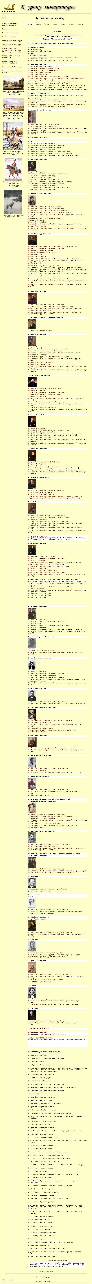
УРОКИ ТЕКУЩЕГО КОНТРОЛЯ (38, 536)
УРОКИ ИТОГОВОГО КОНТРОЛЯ (38, 1028)
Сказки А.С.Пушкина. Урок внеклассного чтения (47, 281)
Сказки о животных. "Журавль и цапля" (44, 85)
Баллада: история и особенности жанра (44, 218)
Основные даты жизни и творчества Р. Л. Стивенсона (50, 932)
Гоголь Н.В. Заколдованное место (42, 407)
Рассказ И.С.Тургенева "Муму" (40, 468)
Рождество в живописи (37, 55)
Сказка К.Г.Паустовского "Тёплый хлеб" (44, 724)
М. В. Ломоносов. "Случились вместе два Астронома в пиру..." (55, 128)
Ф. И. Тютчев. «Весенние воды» (41, 1074)
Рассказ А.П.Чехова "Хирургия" (41, 562)
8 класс (55, 24)
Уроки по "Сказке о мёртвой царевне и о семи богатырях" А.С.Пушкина (57, 273)
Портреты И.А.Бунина (36, 620)
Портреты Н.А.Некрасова (38, 428)
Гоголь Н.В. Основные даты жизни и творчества (47, 392)
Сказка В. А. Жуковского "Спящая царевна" (46, 214)
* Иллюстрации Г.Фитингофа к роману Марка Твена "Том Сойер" (54, 1004)
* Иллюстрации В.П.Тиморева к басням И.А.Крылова (49, 188)
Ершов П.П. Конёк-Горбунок (41, 330)
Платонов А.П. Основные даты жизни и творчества (48, 769)
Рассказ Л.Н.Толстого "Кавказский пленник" (46, 527)
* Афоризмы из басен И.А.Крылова (42, 190)
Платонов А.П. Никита (37, 770)
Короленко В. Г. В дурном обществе (42, 650)
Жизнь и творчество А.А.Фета (40, 492)
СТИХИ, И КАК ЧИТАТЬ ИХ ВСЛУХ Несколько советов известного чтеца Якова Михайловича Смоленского (56, 1039)
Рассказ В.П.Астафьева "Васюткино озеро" (45, 792)
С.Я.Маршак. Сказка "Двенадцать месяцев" (45, 750)
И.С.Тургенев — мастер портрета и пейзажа (46, 470)
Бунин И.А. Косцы (35, 623)
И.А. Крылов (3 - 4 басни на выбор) (43, 1121)
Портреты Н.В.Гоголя (36, 390)
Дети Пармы (43, 1199)
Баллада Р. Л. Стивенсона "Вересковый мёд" (46, 934)
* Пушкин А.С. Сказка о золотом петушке (45, 277)
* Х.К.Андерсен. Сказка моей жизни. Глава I (46, 980)
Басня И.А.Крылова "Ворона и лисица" (43, 180)
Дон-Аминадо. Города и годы (39, 891)
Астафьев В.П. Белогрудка (38, 795)
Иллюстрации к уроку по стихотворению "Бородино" (49, 357)
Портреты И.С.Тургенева (38, 464)
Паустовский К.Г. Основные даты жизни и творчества (50, 721)
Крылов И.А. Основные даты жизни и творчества (47, 174)
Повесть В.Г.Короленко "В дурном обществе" (46, 652)
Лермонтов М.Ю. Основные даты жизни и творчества (49, 349)
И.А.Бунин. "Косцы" (36, 625)
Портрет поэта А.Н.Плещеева (39, 594)
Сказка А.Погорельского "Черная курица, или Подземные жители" (55, 312)
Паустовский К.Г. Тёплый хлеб (40, 722)
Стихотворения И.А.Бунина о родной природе (46, 869)
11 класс (80, 24)
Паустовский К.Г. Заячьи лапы (40, 728)
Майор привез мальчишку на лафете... (43, 846)
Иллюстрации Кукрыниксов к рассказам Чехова (13, 216)
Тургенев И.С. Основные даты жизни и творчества (48, 466)
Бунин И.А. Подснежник (37, 627)
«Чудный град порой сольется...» (67, 1131)
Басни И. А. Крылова (36, 182)
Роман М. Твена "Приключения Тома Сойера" (46, 1001)
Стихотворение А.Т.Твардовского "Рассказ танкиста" (50, 820)
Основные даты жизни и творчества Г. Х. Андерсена (49, 974)
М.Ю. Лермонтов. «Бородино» (39, 1081)
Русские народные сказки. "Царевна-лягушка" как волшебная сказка (56, 78)
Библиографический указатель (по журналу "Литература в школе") (11, 50)
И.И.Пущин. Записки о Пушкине (40, 250)
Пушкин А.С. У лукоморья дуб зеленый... (45, 266)
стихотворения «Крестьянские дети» (66, 1070)
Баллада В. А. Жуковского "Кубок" (42, 224)
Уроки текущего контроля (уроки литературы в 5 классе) (51, 279)
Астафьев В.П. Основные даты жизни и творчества (48, 790)
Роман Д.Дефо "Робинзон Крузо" (41, 955)
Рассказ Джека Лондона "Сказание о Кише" (46, 1023)
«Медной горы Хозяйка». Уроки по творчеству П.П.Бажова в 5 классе (56, 703)
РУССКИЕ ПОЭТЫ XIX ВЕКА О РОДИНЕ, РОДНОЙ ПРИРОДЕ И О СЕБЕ (53, 580)
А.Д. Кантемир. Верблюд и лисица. (42, 1110)
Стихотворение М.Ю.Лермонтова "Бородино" (45, 359)
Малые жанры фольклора (37, 61)
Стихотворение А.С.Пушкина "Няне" (42, 268)
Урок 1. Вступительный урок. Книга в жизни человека (50, 43)
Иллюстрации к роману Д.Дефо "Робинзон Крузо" (47, 957)
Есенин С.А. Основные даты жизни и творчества (47, 673)
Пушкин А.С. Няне (35, 264)
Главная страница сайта (46, 1271)
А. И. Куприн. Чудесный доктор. (41, 1202)
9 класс (63, 24)
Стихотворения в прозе (51, 1158)
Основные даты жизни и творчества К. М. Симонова (49, 844)
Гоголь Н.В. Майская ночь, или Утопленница (46, 402)
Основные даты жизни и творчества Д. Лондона (47, 1021)
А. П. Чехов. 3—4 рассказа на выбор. (43, 1192)
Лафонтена (43, 1249)
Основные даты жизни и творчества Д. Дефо (46, 953)
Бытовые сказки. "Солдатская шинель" (43, 87)
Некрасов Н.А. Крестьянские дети (42, 437)
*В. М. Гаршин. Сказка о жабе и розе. (44, 1161)
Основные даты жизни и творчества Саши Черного (48, 909)
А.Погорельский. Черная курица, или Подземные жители (51, 307)
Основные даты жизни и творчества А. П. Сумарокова (50, 153)
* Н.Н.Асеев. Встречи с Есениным (42, 675)
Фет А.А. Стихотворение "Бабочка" (42, 494)
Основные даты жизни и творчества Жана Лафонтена (49, 151)
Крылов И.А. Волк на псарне (39, 178)
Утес (74, 1141)
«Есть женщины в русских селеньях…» (55, 1068)
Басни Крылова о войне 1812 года (42, 176)
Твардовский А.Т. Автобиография (41, 818)
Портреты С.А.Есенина (37, 671)
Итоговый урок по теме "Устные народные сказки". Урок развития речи (57, 89)
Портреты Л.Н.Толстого (37, 519)
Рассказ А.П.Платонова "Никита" (41, 772)
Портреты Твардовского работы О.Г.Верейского (47, 814)
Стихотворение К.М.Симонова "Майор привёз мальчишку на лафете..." (56, 848)
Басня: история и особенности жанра (43, 143)
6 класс (38, 24)
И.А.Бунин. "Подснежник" (38, 629)
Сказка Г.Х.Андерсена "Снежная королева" (46, 976)
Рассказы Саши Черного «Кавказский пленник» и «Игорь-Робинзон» (55, 911)
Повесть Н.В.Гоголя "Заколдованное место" (46, 398)
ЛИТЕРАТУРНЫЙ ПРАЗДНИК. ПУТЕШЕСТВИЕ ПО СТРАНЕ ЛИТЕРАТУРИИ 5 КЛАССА (46, 1033)
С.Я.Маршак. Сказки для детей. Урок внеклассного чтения (52, 748)
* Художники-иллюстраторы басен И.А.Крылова (46, 184)
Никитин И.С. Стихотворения (39, 596)
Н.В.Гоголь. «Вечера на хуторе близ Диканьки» (48, 404)
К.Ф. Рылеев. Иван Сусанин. (39, 1124)
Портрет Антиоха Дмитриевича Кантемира (44, 147)
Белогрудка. (69, 1242)
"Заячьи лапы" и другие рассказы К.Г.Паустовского (49, 730)
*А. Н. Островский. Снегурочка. (41, 1189)
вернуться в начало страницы (58, 1260)
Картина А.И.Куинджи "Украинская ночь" (44, 394)
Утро (43, 1168)
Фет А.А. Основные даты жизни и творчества (46, 490)
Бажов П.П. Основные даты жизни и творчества (47, 702)
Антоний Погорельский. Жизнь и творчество (46, 305)
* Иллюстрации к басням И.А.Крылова (43, 186)
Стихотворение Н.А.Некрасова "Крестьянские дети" (49, 439)
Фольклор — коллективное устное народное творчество (50, 57)
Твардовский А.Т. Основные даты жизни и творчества (50, 816)
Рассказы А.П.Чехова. (37, 566)
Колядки (31, 53)
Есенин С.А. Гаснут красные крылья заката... (47, 677)
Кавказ (56, 1137)
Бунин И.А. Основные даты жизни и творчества (47, 621)
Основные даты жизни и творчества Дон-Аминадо (47, 889)
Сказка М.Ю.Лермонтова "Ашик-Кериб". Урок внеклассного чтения (55, 366)
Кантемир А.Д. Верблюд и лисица (41, 149)
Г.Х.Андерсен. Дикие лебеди (39, 982)
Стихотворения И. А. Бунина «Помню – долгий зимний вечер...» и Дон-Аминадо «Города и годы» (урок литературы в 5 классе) (57, 871)
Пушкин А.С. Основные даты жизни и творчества (47, 248)
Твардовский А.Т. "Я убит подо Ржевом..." (46, 824)
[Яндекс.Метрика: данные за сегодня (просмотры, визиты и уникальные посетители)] (7, 1280)
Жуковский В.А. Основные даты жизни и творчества (49, 210)
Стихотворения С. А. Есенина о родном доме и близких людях (53, 679)
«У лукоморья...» (46, 1065)
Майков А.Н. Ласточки (37, 598)
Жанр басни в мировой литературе (42, 155)
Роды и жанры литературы (38, 138)
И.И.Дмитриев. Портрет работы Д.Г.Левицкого (46, 145)
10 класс (71, 24)
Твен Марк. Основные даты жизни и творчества (47, 999)
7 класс (46, 24)
